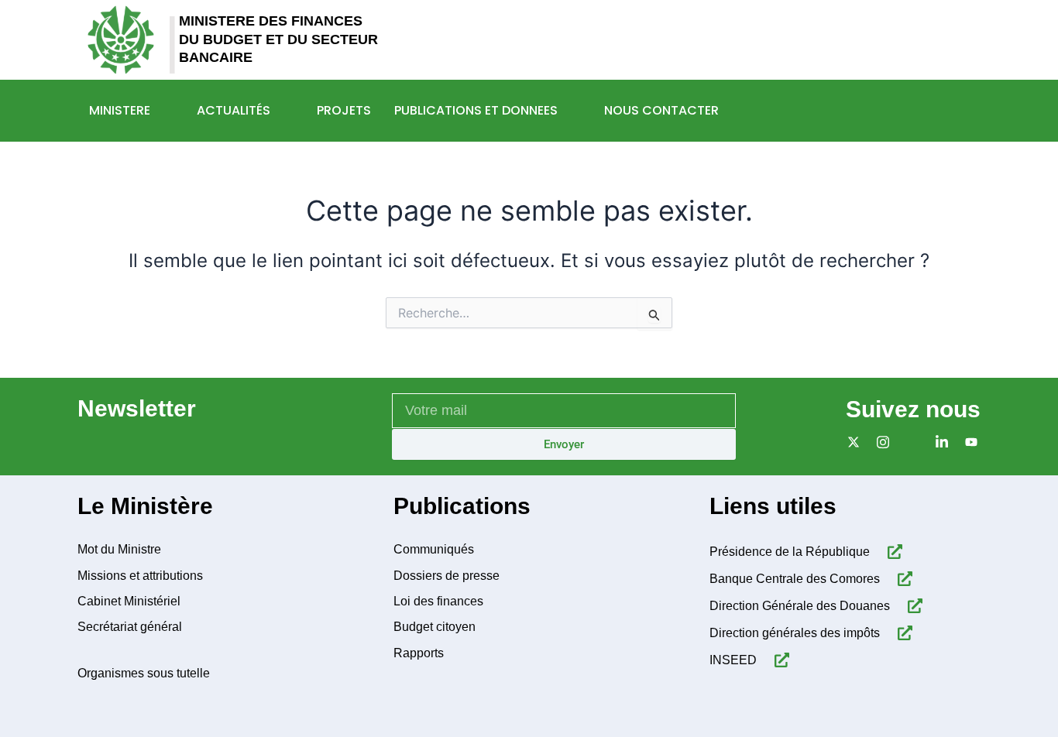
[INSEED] (778, 660)
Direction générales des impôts (794, 632)
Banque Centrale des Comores (794, 578)
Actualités (233, 110)
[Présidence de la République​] (891, 551)
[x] (850, 442)
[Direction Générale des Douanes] (912, 605)
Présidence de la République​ (789, 551)
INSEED (733, 660)
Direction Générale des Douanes (799, 605)
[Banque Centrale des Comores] (901, 578)
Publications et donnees (476, 110)
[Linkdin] (938, 442)
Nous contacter (661, 110)
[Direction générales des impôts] (901, 633)
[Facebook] (909, 442)
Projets (344, 110)
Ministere (119, 110)
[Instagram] (879, 442)
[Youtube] (968, 442)
